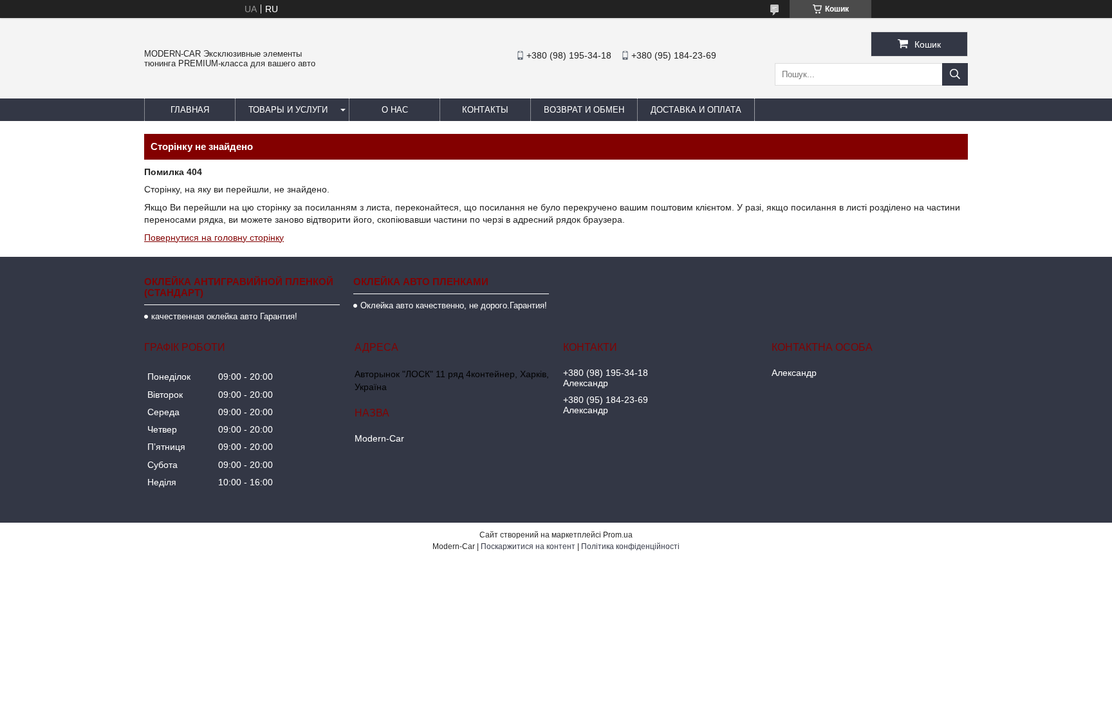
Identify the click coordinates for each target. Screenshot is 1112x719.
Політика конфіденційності (630, 546)
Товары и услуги (288, 110)
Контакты (485, 110)
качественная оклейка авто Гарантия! (224, 316)
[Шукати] (955, 74)
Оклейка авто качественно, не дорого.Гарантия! (453, 305)
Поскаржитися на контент (528, 546)
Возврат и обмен (584, 110)
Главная (190, 110)
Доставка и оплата (696, 110)
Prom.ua (618, 534)
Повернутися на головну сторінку (214, 237)
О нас (395, 110)
